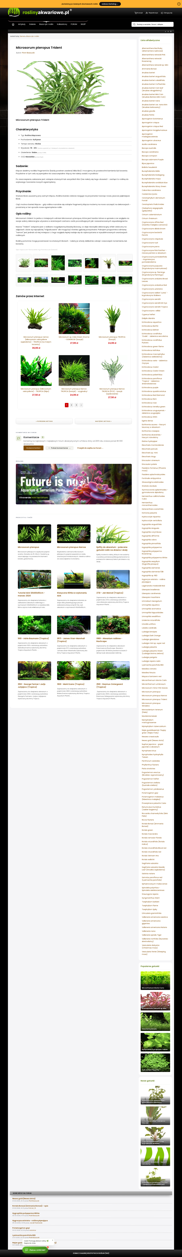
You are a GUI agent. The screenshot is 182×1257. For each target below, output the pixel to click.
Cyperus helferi (148, 314)
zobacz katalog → (110, 4)
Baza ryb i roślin (32, 36)
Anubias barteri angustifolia (154, 76)
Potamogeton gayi (150, 793)
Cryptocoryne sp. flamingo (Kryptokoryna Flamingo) (153, 273)
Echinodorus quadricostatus (154, 391)
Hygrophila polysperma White (154, 557)
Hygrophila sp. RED (149, 575)
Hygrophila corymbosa (151, 532)
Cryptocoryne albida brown (153, 228)
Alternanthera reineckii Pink (153, 54)
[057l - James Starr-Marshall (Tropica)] (73, 635)
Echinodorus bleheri (150, 330)
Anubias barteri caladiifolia (153, 80)
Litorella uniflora (149, 624)
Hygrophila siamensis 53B (152, 571)
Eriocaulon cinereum (151, 460)
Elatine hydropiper (149, 441)
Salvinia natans (148, 873)
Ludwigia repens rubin (151, 661)
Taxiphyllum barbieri (150, 902)
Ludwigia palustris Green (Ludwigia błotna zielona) (153, 652)
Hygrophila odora (149, 539)
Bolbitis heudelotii (149, 167)
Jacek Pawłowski (36, 1223)
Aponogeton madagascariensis (150, 135)
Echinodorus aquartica (151, 322)
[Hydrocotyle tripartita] (155, 1062)
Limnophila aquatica (150, 605)
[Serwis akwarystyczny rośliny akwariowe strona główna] (13, 23)
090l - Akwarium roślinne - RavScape (109, 640)
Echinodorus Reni (149, 399)
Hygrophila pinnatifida (151, 543)
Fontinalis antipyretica (151, 478)
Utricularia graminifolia (151, 913)
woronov (32, 1230)
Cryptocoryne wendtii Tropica (155, 307)
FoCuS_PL (32, 1208)
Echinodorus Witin (149, 417)
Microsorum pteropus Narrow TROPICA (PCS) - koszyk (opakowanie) (112, 391)
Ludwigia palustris (149, 647)
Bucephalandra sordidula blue (155, 182)
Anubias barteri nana (151, 101)
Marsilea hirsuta (148, 672)
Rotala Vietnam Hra (150, 855)
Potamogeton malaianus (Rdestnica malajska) (153, 798)
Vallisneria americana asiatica (155, 917)
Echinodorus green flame (153, 346)
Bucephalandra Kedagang (153, 175)
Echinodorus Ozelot (150, 367)
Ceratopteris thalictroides (153, 204)
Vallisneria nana (148, 931)
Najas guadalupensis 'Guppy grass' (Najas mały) (154, 731)
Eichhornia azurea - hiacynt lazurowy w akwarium (154, 425)
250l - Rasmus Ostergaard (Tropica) (109, 685)
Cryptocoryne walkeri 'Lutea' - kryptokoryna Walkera (155, 294)
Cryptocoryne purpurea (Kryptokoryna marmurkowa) (154, 267)
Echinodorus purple (150, 387)
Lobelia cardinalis (149, 628)
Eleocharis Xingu (149, 456)
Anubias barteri (148, 72)
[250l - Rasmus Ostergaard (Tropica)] (113, 681)
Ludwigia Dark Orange (151, 635)
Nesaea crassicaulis (150, 736)
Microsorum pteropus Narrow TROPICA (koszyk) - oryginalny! (74, 390)
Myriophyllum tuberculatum (154, 726)
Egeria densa (147, 420)
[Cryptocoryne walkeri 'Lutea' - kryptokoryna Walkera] (155, 1136)
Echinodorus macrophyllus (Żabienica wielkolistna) (153, 355)
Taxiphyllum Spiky (149, 909)
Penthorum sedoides (151, 761)
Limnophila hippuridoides (152, 612)
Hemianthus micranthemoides (149, 503)
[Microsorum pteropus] (34, 544)
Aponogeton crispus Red (152, 126)
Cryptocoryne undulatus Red (154, 285)
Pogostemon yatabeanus (153, 789)
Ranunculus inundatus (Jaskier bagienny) (151, 808)
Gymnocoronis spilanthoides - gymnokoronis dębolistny (155, 491)
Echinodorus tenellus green (153, 406)
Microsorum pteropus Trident (154, 699)
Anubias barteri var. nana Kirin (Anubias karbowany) (154, 105)
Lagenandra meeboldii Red (153, 586)
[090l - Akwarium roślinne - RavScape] (113, 635)
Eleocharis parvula (149, 449)
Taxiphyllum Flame (150, 905)
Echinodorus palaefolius (152, 374)
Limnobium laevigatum (152, 601)
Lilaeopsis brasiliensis (151, 589)
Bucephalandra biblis (151, 171)
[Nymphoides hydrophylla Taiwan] (155, 1042)
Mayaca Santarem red (151, 676)
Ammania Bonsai (149, 69)
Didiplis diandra (148, 318)
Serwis (22, 36)
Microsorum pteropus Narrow (154, 695)
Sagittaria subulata (150, 863)
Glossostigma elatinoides (153, 482)
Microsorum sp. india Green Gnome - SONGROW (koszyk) (74, 338)
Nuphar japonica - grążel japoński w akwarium (152, 745)
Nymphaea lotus (149, 750)
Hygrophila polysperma (152, 547)
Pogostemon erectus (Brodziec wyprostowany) (153, 773)
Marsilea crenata (149, 669)
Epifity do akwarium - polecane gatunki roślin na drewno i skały (112, 548)
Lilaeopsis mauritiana (151, 597)
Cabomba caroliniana (151, 190)
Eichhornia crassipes (150, 431)
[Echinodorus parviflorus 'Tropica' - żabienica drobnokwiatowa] (155, 1177)
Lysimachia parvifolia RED (153, 665)
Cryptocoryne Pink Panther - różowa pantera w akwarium (154, 251)
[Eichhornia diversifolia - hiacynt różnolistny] (155, 1156)
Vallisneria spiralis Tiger (151, 935)
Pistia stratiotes (148, 768)
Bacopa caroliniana (150, 152)
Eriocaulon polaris (149, 464)
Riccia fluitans (148, 820)
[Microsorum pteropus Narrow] (73, 544)
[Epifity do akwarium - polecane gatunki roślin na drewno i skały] (113, 544)
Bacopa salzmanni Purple (153, 159)
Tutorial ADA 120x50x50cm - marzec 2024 (31, 594)
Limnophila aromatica (151, 609)
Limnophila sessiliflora (151, 616)
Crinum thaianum (149, 218)
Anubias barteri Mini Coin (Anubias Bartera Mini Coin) (154, 95)
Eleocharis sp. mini (150, 452)
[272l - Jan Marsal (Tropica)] (113, 589)
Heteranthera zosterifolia (152, 509)
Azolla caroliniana (149, 144)
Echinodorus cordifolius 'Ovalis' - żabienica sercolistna (155, 334)
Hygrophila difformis (150, 536)
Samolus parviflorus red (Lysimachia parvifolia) (152, 878)
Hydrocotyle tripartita (151, 516)
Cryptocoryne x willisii (151, 310)
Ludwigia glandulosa (150, 639)
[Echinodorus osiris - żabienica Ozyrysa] (155, 1115)
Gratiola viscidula (149, 486)
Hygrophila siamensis (151, 568)
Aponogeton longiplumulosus (154, 130)
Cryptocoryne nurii (150, 242)
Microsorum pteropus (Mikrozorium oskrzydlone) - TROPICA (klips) (36, 390)
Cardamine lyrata (149, 194)
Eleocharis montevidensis (153, 445)
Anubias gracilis (148, 111)
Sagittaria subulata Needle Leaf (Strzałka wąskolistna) (153, 868)
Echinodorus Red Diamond (153, 395)
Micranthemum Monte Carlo (154, 680)
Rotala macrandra (150, 834)
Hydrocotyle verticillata (152, 520)
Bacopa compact (149, 156)
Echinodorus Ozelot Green (153, 371)
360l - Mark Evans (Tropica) (70, 684)
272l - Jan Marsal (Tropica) (109, 593)
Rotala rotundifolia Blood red (154, 848)
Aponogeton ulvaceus (151, 140)
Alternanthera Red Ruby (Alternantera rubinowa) (152, 49)
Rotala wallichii (148, 859)
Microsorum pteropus (151, 692)
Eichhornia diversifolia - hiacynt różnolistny (152, 436)
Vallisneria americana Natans (154, 927)
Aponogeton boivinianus (152, 118)
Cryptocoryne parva (150, 246)
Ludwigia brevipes (149, 631)
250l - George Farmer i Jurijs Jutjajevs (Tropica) (31, 685)
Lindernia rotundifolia (151, 620)
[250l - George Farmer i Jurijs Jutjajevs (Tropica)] (34, 681)
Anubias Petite (148, 115)
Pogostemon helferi (150, 779)
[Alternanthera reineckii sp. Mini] (155, 1001)
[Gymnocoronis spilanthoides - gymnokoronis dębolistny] (155, 1095)
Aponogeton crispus (150, 122)
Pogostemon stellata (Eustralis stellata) (151, 783)
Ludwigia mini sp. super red (153, 643)
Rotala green (147, 830)
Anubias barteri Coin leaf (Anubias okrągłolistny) (152, 89)
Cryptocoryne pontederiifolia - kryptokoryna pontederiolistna (154, 259)
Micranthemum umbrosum (154, 684)
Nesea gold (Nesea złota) (153, 740)
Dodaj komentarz (33, 448)
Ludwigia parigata (149, 657)
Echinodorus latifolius (151, 350)
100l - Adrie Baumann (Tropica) (33, 638)
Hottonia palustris (149, 513)
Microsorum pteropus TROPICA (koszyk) (112, 338)
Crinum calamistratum (152, 214)
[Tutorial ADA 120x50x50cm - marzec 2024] (34, 589)
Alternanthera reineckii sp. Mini (155, 65)
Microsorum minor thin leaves (155, 688)
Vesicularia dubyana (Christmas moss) (150, 946)
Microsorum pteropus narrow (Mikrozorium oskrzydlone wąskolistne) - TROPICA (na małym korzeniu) (36, 341)
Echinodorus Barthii (150, 326)
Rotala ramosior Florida (152, 838)
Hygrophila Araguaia (150, 528)
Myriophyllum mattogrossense (149, 721)
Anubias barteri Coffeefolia (153, 84)
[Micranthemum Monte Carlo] (155, 980)
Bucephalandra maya (151, 179)
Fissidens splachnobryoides (153, 474)
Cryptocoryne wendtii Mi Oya (154, 303)
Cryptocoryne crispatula (152, 239)
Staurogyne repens (150, 894)
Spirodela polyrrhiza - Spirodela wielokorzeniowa (153, 888)
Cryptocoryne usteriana (152, 289)
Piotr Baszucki (28, 52)
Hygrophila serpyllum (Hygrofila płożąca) (151, 562)
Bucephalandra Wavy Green (154, 186)
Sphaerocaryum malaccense (154, 884)
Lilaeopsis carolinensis (151, 593)
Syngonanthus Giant (151, 898)
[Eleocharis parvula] (155, 1021)
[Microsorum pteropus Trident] (63, 113)
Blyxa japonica (148, 163)
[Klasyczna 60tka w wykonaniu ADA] (73, 589)
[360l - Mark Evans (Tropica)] (73, 681)
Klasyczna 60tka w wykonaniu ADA (72, 594)
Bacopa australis (149, 148)
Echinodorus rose (149, 403)
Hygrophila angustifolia (152, 524)
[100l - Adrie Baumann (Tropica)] (34, 635)
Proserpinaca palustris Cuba (154, 803)
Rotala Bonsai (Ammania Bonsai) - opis (30, 1206)
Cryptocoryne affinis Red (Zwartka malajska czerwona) (155, 223)
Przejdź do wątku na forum (89, 448)
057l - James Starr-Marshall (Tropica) (71, 640)
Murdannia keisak (149, 716)
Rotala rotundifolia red (151, 852)
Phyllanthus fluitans (150, 765)
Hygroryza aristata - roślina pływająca (30, 1220)
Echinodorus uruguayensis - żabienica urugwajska (154, 411)
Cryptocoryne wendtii (151, 299)
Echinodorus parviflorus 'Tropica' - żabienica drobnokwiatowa (152, 381)
